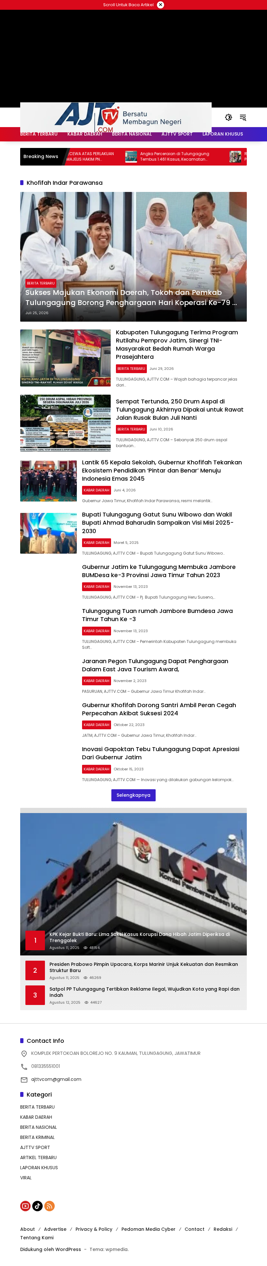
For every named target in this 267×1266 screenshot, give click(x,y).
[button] (228, 117)
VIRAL (26, 1177)
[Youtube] (25, 1206)
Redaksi (223, 1229)
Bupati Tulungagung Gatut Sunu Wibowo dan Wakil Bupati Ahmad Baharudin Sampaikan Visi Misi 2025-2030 (158, 522)
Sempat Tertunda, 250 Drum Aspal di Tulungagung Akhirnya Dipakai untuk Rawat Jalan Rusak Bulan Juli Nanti (180, 409)
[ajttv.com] (116, 117)
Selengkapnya (133, 795)
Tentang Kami (36, 1237)
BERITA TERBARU (41, 283)
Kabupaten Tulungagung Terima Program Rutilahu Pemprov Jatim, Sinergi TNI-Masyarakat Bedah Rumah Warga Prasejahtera (177, 344)
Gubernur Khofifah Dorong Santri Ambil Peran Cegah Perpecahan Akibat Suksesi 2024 (159, 709)
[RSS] (49, 1206)
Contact (194, 1229)
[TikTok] (37, 1206)
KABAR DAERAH (96, 490)
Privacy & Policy (94, 1229)
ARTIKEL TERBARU (38, 1157)
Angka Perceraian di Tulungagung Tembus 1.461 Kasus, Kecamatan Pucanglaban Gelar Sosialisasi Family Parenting (156, 156)
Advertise (55, 1229)
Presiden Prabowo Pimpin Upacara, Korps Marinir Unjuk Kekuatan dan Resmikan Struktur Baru (143, 967)
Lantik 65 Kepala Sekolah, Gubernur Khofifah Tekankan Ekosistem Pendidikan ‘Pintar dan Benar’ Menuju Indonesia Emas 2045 (162, 470)
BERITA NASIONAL (38, 1127)
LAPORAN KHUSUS (39, 1167)
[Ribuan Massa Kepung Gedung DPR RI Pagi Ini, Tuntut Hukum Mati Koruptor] (212, 157)
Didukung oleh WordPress (50, 1249)
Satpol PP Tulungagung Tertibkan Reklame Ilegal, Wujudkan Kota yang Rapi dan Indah (144, 992)
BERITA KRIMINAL (37, 1137)
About (27, 1229)
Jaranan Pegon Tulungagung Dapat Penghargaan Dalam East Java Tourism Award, (155, 665)
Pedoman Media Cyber (148, 1229)
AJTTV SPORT (35, 1147)
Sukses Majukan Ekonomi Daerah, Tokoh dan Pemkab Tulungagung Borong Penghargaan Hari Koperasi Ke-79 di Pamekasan (132, 298)
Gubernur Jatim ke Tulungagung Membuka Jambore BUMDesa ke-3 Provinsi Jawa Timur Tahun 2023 (159, 571)
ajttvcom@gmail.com (56, 1079)
